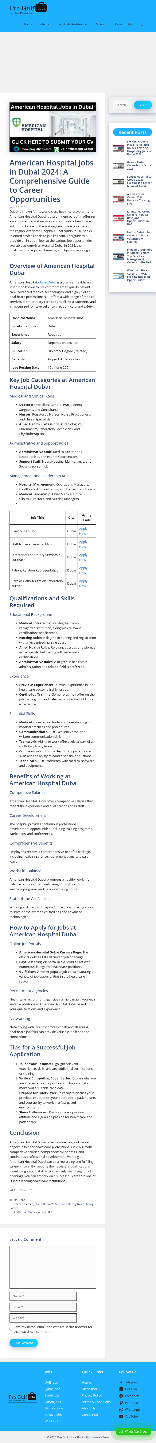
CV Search (101, 24)
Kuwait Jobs (53, 1414)
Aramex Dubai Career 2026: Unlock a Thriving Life (138, 198)
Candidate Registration (72, 24)
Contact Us (90, 1414)
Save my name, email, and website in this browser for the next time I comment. (53, 1329)
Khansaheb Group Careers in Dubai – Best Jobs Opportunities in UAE (139, 218)
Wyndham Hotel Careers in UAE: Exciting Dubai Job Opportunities (139, 275)
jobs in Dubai (46, 282)
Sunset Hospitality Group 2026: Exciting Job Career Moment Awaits (139, 181)
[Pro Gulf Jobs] (28, 8)
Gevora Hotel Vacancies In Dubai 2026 (139, 165)
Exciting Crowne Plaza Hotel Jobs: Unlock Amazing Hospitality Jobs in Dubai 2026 (139, 148)
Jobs (42, 24)
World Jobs (53, 1421)
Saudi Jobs (52, 1395)
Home (28, 24)
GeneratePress (99, 1437)
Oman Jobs (53, 1402)
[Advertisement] (78, 60)
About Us (88, 1408)
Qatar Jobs (52, 1389)
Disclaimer (89, 1389)
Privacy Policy (92, 1395)
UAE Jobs (19, 1200)
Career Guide (123, 24)
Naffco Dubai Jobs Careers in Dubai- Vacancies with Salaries (138, 236)
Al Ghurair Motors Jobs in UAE (33, 1212)
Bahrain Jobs (54, 1408)
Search (143, 105)
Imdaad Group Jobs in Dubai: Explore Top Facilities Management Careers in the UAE (139, 256)
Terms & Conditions (96, 1402)
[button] (141, 24)
